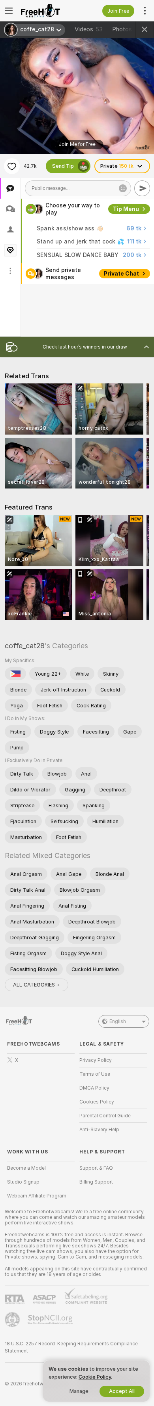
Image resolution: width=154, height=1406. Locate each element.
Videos (89, 29)
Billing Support (96, 1182)
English (117, 1021)
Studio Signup (23, 1182)
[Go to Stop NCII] (51, 1319)
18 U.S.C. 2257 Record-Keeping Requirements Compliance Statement (71, 1347)
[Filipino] (15, 673)
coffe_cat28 (25, 646)
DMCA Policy (94, 1088)
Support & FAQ (96, 1168)
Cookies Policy (96, 1102)
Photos (127, 29)
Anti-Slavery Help (99, 1129)
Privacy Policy (95, 1060)
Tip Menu (126, 209)
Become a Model (26, 1168)
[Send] (142, 188)
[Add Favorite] (12, 166)
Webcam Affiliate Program (36, 1196)
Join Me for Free (77, 144)
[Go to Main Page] (47, 10)
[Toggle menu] (8, 10)
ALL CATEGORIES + (36, 985)
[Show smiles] (123, 188)
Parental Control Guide (105, 1116)
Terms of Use (94, 1074)
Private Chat (121, 273)
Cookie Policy (95, 1377)
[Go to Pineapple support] (13, 1319)
